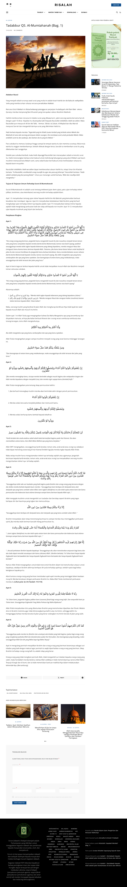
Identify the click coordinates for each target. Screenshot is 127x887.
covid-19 (54, 834)
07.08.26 (104, 90)
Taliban (74, 859)
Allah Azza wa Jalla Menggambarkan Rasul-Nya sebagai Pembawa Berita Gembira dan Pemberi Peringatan (73, 734)
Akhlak (69, 727)
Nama (14, 788)
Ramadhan (74, 854)
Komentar (15, 765)
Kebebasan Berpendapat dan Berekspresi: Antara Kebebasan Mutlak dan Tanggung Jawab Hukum (111, 114)
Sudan (69, 857)
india (53, 841)
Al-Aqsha (65, 829)
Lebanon (61, 844)
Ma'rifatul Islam (72, 844)
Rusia (49, 857)
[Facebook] (7, 5)
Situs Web (62, 788)
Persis (75, 852)
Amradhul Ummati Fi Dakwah (108, 838)
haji (78, 836)
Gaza (58, 836)
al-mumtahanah (12, 693)
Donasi (84, 12)
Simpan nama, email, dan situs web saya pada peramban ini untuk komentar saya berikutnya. (43, 797)
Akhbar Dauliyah (107, 80)
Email (38, 788)
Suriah (77, 857)
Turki (71, 862)
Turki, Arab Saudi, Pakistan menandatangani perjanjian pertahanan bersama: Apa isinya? (110, 99)
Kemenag (52, 844)
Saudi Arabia (59, 857)
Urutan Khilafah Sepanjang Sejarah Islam (106, 851)
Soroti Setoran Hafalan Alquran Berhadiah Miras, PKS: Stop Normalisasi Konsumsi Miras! (111, 127)
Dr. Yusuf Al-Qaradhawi (68, 834)
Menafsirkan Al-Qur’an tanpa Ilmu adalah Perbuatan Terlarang (45, 729)
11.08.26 (104, 132)
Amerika (74, 829)
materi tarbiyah (52, 847)
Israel (73, 841)
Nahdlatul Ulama (62, 849)
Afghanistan (54, 829)
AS (77, 831)
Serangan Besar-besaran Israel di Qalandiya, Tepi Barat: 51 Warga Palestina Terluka (111, 85)
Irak (60, 841)
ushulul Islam (58, 865)
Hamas (50, 839)
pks (50, 854)
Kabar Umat (105, 122)
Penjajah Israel (65, 852)
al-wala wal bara (26, 693)
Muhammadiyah (74, 847)
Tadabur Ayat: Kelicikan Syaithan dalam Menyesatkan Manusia (18, 726)
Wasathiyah (105, 108)
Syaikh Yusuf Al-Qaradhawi (59, 859)
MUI (51, 849)
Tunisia (64, 862)
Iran (66, 841)
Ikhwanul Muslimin (72, 839)
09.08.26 (104, 119)
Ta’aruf (40, 12)
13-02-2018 (9, 30)
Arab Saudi (53, 831)
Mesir (63, 847)
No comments (18, 30)
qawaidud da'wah (61, 854)
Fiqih (49, 724)
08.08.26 (104, 105)
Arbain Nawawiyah (66, 831)
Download (71, 12)
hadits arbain (68, 836)
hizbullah (59, 839)
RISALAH (63, 5)
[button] (120, 12)
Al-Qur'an (9, 20)
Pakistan (74, 849)
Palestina (53, 852)
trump (56, 862)
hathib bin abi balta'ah (42, 693)
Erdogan (51, 836)
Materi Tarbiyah (55, 12)
